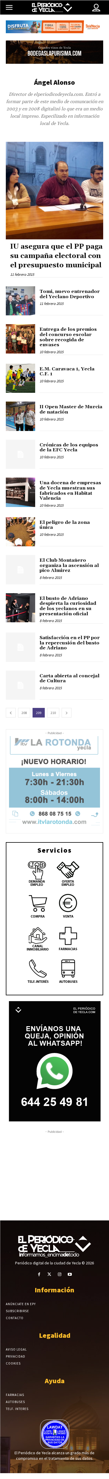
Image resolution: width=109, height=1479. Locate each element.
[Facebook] (39, 1274)
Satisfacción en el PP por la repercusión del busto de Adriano (70, 643)
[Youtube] (70, 1274)
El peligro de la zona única (65, 525)
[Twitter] (49, 1274)
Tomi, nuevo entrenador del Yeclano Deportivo (70, 294)
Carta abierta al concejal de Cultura (69, 678)
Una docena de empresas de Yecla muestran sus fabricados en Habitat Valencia (70, 490)
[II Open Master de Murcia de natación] (20, 416)
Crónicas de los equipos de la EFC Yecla (69, 447)
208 (24, 713)
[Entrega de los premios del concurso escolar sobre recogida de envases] (20, 339)
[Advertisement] (51, 1173)
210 (53, 713)
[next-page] (67, 713)
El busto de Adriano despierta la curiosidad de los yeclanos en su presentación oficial (68, 606)
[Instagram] (59, 1274)
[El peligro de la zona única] (20, 532)
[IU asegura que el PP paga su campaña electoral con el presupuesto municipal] (54, 190)
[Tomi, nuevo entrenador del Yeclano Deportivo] (20, 301)
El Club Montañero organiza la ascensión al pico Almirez (69, 565)
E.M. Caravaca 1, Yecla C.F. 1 (67, 371)
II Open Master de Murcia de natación (71, 409)
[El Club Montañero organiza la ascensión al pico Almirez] (20, 569)
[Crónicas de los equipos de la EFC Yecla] (20, 454)
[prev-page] (11, 713)
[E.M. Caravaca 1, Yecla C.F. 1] (20, 378)
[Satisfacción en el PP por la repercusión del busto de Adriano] (20, 647)
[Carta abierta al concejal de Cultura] (20, 685)
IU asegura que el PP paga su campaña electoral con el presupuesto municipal (56, 256)
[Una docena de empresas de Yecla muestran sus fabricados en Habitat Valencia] (20, 492)
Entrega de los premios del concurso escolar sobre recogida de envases (68, 337)
